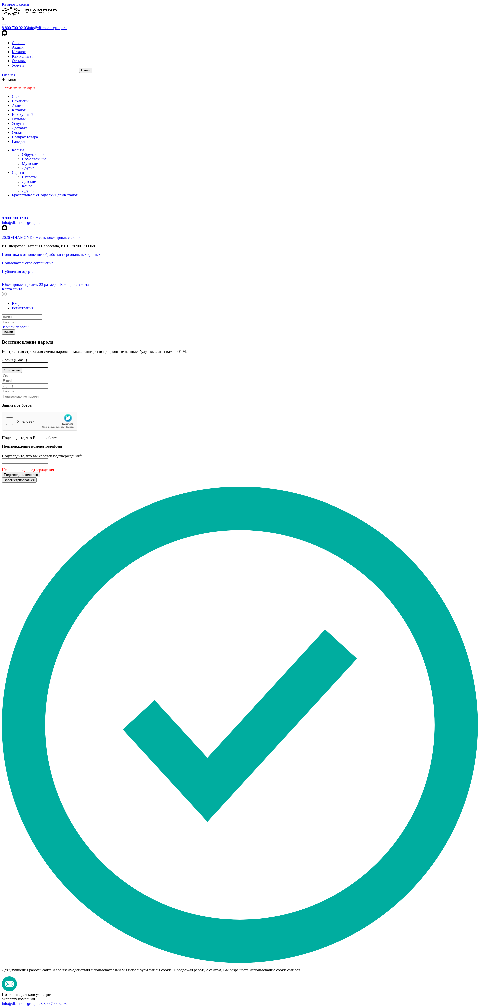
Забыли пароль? (15, 327)
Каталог (9, 4)
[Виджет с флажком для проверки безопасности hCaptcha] (40, 421)
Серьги (18, 172)
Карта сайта (12, 289)
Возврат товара (25, 137)
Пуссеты (29, 177)
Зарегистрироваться (19, 480)
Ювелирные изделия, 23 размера (30, 284)
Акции (18, 47)
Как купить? (22, 56)
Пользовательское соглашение (28, 263)
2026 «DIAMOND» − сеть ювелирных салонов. (42, 237)
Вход (16, 303)
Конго (27, 186)
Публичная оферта (18, 271)
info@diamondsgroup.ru (47, 28)
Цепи (59, 195)
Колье (33, 195)
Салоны (22, 4)
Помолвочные (34, 159)
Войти (8, 332)
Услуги (18, 65)
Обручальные (33, 154)
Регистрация (23, 308)
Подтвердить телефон (21, 475)
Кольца (18, 150)
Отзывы (19, 61)
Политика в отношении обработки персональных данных (51, 254)
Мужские (30, 163)
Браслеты (20, 195)
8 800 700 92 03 (15, 28)
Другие (28, 168)
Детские (29, 181)
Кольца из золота (74, 284)
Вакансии (20, 101)
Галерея (18, 141)
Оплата (18, 132)
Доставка (20, 128)
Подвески (46, 195)
